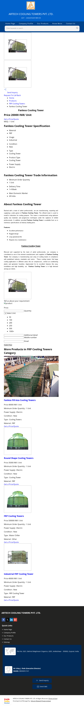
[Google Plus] (15, 621)
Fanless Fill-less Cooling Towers (20, 400)
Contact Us (70, 23)
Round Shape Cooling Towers (18, 458)
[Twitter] (7, 621)
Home (11, 98)
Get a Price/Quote (11, 119)
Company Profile (26, 23)
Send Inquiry (12, 92)
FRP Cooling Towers (17, 103)
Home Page (10, 23)
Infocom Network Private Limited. (41, 701)
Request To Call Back (12, 95)
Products (13, 101)
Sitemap (7, 642)
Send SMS (43, 686)
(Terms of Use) (52, 698)
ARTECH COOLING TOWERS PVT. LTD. (31, 15)
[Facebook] (3, 621)
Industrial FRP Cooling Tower (18, 574)
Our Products (42, 23)
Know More (57, 23)
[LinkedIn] (11, 621)
